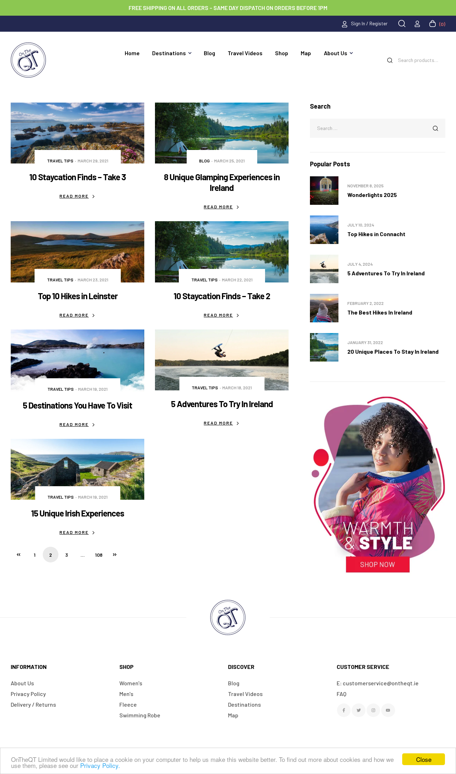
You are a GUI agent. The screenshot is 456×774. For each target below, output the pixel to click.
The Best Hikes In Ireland (379, 312)
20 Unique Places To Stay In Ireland (393, 351)
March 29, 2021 (93, 160)
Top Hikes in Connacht (376, 233)
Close (423, 759)
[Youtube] (388, 710)
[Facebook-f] (344, 710)
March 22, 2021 (237, 279)
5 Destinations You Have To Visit (77, 405)
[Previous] (18, 554)
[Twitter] (358, 710)
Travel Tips (60, 160)
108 (99, 555)
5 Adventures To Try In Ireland (222, 404)
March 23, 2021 (93, 279)
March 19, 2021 (93, 388)
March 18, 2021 (237, 387)
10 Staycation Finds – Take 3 (77, 177)
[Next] (115, 554)
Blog (204, 160)
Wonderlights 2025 (372, 194)
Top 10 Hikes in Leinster (78, 296)
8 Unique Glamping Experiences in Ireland (222, 182)
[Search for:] (377, 127)
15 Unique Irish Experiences (77, 513)
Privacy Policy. (100, 765)
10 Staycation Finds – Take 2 (221, 296)
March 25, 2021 (229, 160)
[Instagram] (373, 710)
